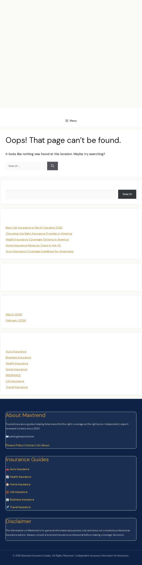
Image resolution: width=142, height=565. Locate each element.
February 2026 (16, 320)
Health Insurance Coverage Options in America (37, 239)
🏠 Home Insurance (18, 484)
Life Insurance (15, 381)
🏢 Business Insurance (20, 499)
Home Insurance (16, 369)
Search (10, 187)
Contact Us (32, 445)
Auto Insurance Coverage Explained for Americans (40, 251)
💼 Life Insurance (17, 492)
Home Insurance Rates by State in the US (33, 245)
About (46, 445)
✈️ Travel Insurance (18, 507)
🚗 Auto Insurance (17, 469)
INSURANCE (13, 375)
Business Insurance (18, 357)
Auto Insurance (16, 351)
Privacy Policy (14, 445)
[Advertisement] (67, 8)
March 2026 (14, 314)
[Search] (52, 166)
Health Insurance (17, 363)
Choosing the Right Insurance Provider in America (39, 233)
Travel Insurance (17, 387)
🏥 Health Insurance (18, 477)
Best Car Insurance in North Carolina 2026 (34, 228)
